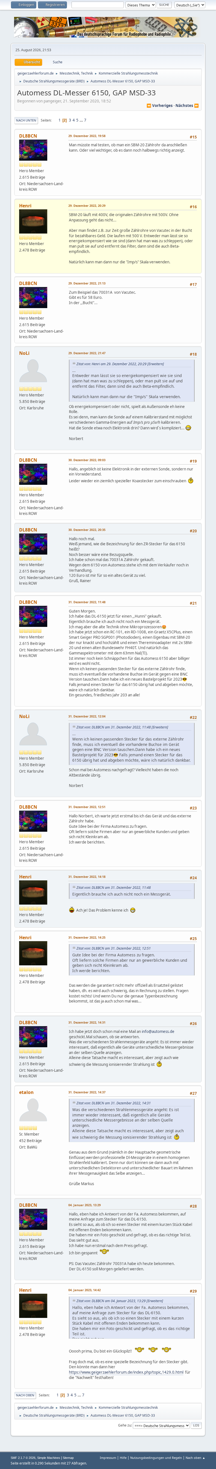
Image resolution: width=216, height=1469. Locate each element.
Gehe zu (124, 1425)
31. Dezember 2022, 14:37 (86, 1092)
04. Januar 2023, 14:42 (84, 1290)
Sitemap (68, 1457)
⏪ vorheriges (160, 105)
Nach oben (25, 1395)
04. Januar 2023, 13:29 (84, 1205)
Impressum (108, 1457)
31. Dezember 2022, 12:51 (86, 807)
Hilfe (123, 1457)
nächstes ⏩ (187, 105)
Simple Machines (48, 1457)
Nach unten (26, 120)
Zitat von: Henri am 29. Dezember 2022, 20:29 (111, 364)
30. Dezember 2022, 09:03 (86, 460)
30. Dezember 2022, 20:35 (86, 530)
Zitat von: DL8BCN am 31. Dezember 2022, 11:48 (113, 727)
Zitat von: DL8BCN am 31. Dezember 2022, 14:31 (113, 1103)
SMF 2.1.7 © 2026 (23, 1457)
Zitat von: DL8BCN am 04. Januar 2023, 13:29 (111, 1300)
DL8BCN (28, 136)
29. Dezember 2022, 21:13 (86, 283)
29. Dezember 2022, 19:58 (86, 136)
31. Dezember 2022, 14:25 (86, 937)
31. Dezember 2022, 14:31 (86, 1022)
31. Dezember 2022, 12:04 (86, 716)
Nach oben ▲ (195, 1457)
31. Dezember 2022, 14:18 (86, 876)
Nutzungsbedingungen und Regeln (156, 1457)
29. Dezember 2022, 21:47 (86, 353)
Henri (25, 206)
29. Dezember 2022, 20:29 (86, 205)
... (82, 120)
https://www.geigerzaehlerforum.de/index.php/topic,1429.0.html (126, 1372)
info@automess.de (158, 1031)
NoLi (24, 353)
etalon (26, 1092)
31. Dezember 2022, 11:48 (86, 602)
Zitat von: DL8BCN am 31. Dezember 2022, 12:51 (113, 948)
